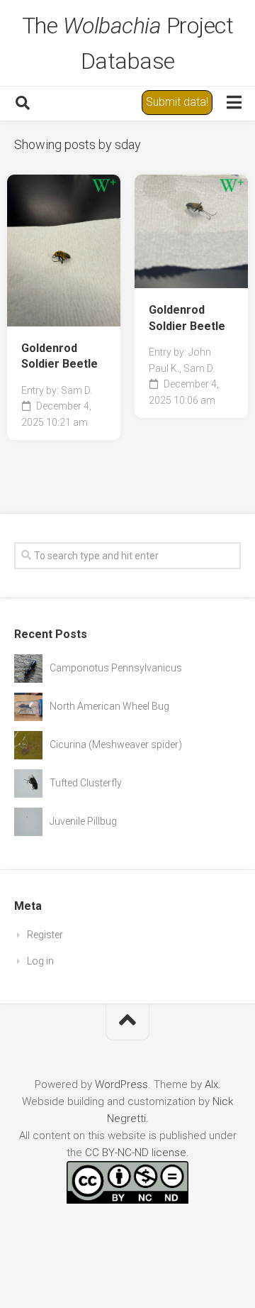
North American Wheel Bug (109, 706)
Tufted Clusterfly (86, 782)
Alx (211, 1084)
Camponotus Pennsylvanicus (116, 668)
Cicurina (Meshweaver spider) (116, 744)
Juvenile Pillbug (83, 821)
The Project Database (128, 43)
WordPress (121, 1084)
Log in (40, 961)
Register (45, 934)
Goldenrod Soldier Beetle (59, 356)
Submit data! (177, 102)
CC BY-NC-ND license (135, 1152)
